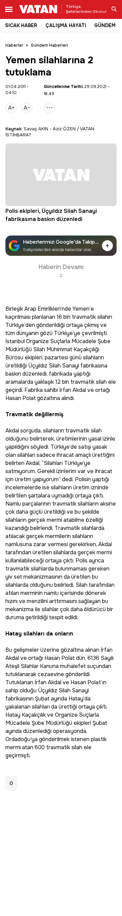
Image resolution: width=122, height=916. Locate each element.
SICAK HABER (21, 25)
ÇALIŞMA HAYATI (65, 25)
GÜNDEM (105, 25)
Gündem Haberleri (49, 45)
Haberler (14, 45)
